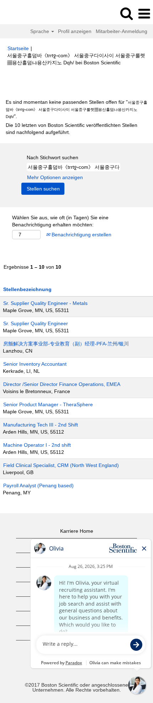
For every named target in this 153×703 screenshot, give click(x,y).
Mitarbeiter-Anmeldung (121, 31)
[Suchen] (126, 13)
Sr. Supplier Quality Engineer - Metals (45, 303)
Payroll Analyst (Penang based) (38, 485)
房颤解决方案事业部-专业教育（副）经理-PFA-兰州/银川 (66, 344)
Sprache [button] (40, 31)
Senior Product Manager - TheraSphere (48, 404)
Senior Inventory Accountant (35, 364)
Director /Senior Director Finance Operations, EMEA (61, 384)
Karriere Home (76, 531)
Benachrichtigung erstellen (80, 234)
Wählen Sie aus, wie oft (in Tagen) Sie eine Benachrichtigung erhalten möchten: (60, 221)
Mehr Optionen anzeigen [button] (55, 177)
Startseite (18, 48)
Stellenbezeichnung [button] (27, 289)
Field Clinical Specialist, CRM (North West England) (61, 465)
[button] (144, 14)
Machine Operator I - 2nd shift (37, 445)
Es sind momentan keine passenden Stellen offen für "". (76, 109)
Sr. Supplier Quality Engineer (35, 323)
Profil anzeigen (74, 31)
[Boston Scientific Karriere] (25, 13)
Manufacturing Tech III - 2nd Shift (40, 425)
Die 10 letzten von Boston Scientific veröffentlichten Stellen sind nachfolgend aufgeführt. (71, 128)
